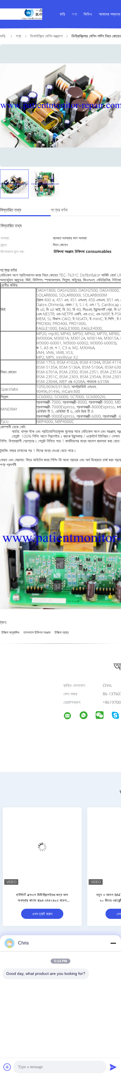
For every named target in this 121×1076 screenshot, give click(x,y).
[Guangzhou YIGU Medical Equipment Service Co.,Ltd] (71, 716)
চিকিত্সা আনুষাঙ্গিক (10, 632)
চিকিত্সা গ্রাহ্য (62, 632)
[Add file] (7, 1067)
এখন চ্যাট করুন (42, 913)
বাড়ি (62, 14)
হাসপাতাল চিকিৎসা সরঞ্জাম (37, 632)
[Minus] (113, 943)
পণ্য (74, 14)
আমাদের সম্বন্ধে (109, 14)
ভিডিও (88, 14)
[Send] (113, 1067)
